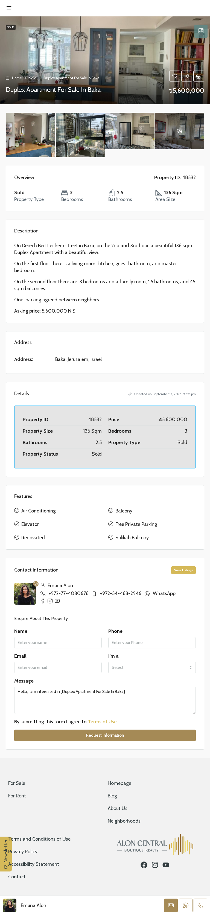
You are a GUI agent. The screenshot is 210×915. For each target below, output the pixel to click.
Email (20, 656)
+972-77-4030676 (69, 593)
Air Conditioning (38, 511)
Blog (112, 796)
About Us (117, 808)
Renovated (33, 538)
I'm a (113, 656)
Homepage (119, 783)
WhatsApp (164, 593)
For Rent (17, 796)
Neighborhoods (124, 821)
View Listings (183, 570)
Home (17, 78)
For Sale (16, 783)
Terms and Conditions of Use (39, 839)
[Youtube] (165, 864)
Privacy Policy (22, 852)
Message (24, 681)
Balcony (123, 511)
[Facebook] (144, 864)
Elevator (30, 524)
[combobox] (152, 667)
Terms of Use (102, 722)
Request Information (105, 735)
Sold (10, 27)
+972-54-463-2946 (120, 593)
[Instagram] (154, 864)
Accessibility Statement (33, 864)
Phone (115, 631)
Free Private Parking (136, 524)
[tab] (201, 31)
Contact (17, 877)
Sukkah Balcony (132, 538)
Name (20, 631)
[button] (174, 76)
